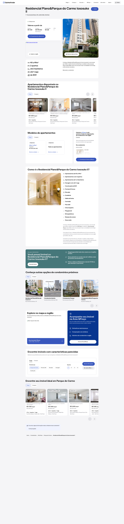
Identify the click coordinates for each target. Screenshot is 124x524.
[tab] (30, 360)
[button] (38, 111)
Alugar (67, 2)
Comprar (74, 2)
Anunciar (81, 2)
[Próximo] (92, 94)
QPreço (88, 2)
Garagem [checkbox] (58, 367)
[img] (34, 288)
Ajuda (109, 2)
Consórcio (96, 2)
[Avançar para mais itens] (58, 189)
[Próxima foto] (45, 105)
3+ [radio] (74, 367)
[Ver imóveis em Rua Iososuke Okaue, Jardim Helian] (31, 42)
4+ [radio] (77, 367)
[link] (88, 364)
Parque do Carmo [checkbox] (34, 367)
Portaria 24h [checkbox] (43, 367)
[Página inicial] (9, 2)
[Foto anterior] (30, 105)
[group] (38, 111)
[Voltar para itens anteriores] (30, 189)
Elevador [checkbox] (51, 367)
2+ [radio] (71, 367)
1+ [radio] (68, 367)
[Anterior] (88, 94)
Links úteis (102, 2)
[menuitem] (68, 2)
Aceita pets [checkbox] (32, 370)
